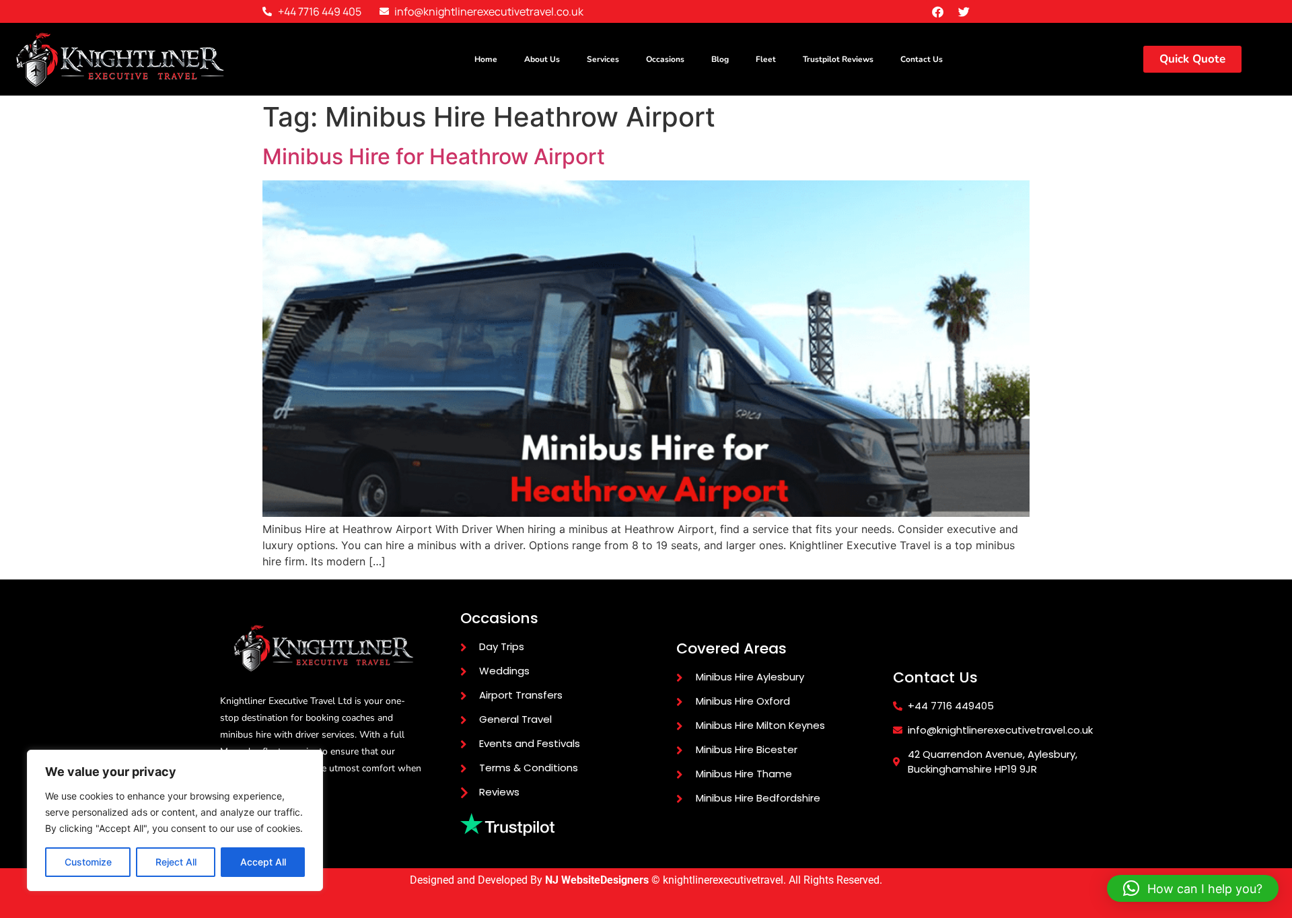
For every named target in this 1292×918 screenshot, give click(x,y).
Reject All (175, 862)
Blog (720, 59)
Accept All (263, 862)
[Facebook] (937, 11)
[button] (1193, 888)
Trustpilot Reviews (838, 59)
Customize (88, 862)
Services (603, 59)
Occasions (665, 59)
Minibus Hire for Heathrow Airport (433, 156)
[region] (175, 820)
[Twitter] (963, 11)
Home (485, 59)
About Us (542, 59)
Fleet (766, 59)
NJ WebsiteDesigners (598, 880)
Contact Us (921, 59)
